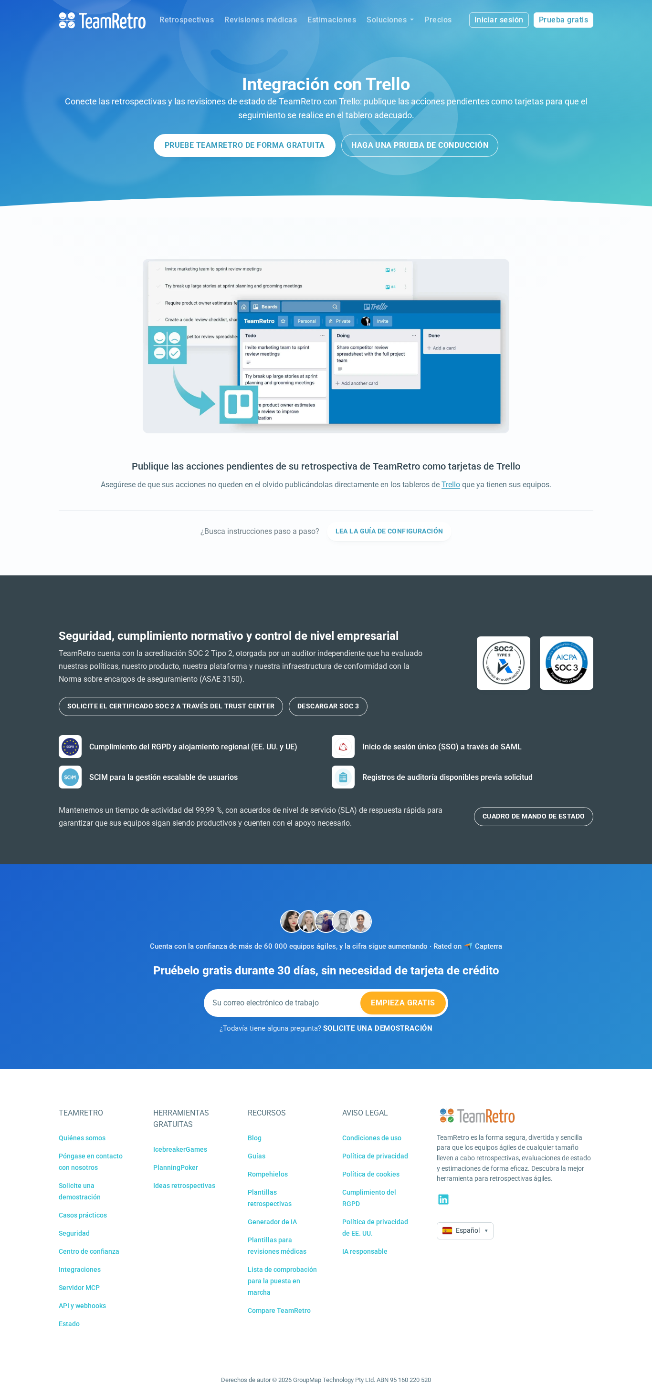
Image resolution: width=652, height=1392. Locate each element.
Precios (438, 19)
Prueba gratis (564, 19)
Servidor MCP (79, 1287)
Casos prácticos (83, 1215)
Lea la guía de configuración (389, 531)
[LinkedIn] (443, 1199)
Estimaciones (331, 19)
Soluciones (387, 19)
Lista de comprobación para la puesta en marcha (282, 1281)
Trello (451, 484)
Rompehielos (268, 1174)
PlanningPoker (175, 1167)
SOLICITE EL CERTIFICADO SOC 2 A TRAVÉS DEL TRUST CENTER (171, 706)
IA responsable (365, 1251)
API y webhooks (82, 1306)
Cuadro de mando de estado (534, 816)
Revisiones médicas (260, 19)
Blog (255, 1138)
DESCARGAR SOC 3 (328, 706)
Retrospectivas (186, 19)
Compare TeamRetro (279, 1310)
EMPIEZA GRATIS (403, 1002)
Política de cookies (371, 1174)
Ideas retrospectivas (184, 1185)
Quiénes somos (82, 1138)
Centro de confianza (89, 1251)
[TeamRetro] (102, 20)
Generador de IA (272, 1222)
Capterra (488, 946)
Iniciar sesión (499, 19)
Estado (69, 1324)
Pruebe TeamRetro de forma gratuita (245, 145)
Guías (256, 1156)
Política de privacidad (375, 1156)
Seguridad (74, 1233)
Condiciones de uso (371, 1138)
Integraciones (80, 1269)
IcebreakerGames (180, 1149)
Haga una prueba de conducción (419, 145)
